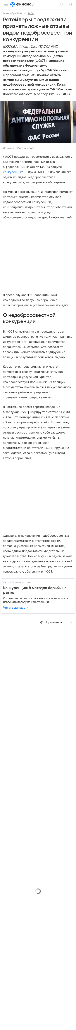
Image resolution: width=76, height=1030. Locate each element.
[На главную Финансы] (24, 4)
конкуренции (12, 172)
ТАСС (31, 13)
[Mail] (12, 4)
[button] (38, 122)
